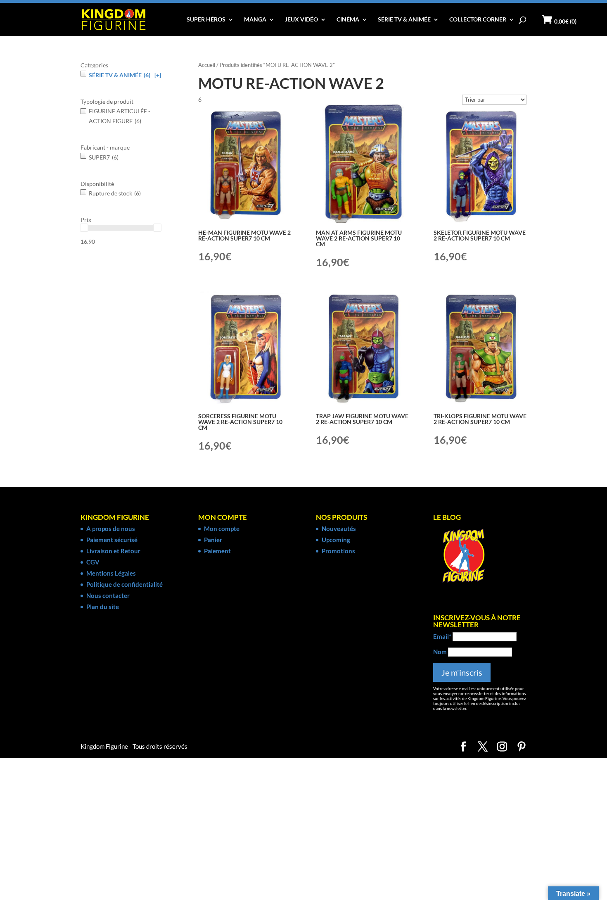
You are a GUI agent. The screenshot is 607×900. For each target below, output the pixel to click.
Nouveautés (339, 528)
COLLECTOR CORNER (477, 20)
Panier (213, 539)
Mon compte (221, 528)
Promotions (338, 551)
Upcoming (336, 539)
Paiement (217, 551)
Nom (440, 651)
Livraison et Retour (113, 551)
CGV (93, 562)
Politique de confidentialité (124, 584)
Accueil (206, 65)
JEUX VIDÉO (301, 20)
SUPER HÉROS (206, 20)
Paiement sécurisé (112, 539)
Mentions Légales (111, 573)
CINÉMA (348, 20)
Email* (442, 636)
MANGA (255, 20)
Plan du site (102, 606)
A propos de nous (110, 528)
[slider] (84, 228)
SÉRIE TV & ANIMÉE (404, 20)
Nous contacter (108, 595)
